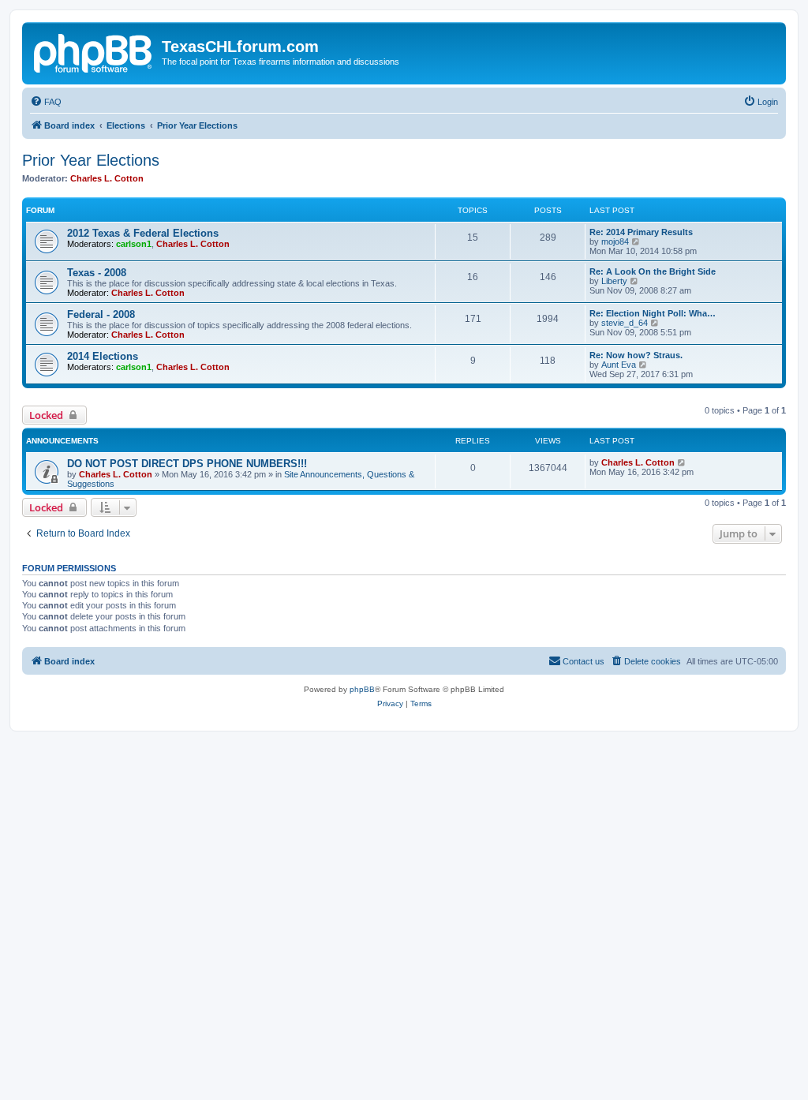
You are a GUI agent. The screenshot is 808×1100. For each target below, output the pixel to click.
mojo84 (615, 241)
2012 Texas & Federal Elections (143, 233)
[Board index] (94, 51)
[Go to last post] (682, 462)
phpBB (362, 689)
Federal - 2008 (101, 314)
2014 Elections (102, 356)
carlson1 (134, 244)
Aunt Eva (618, 364)
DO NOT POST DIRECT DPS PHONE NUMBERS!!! (187, 464)
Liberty (614, 281)
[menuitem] (46, 101)
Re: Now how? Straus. (636, 355)
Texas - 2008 (96, 273)
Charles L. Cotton (107, 178)
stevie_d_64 (624, 322)
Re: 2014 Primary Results (641, 232)
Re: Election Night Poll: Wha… (652, 313)
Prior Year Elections (90, 160)
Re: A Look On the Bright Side (652, 271)
